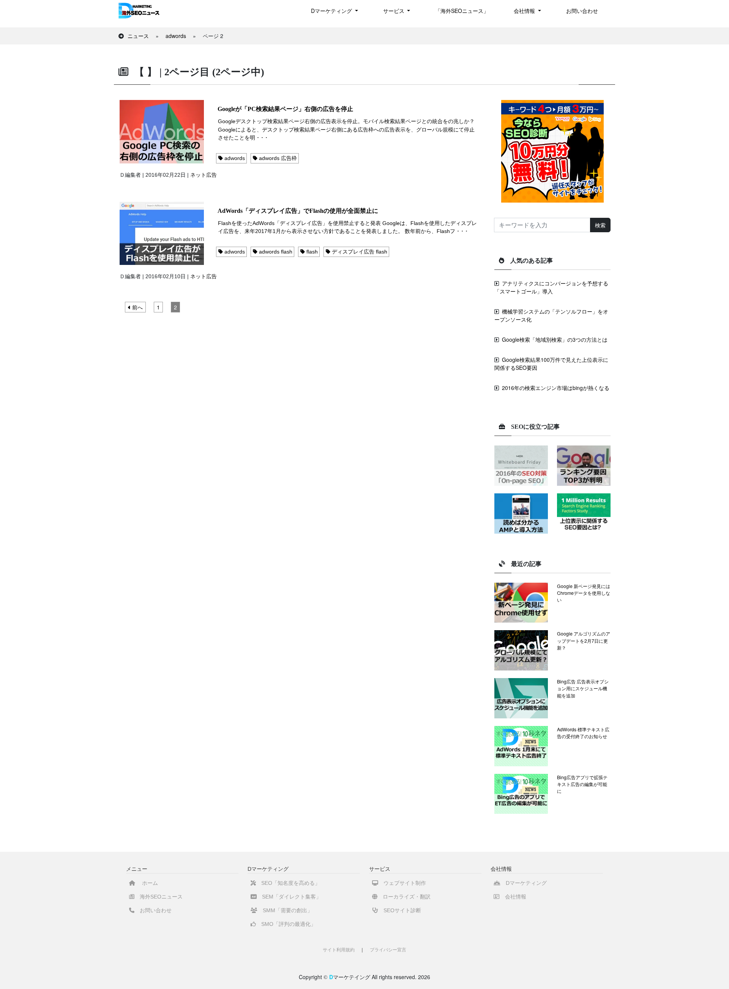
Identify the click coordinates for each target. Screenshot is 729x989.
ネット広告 (203, 175)
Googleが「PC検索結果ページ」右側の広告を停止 (285, 109)
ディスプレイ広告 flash (358, 252)
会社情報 (513, 897)
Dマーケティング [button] (332, 10)
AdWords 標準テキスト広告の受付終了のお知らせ (583, 732)
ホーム (146, 883)
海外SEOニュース (158, 897)
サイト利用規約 (339, 950)
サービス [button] (394, 10)
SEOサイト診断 (399, 910)
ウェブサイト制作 (402, 883)
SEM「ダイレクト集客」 (289, 897)
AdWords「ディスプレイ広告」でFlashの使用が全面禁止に (298, 211)
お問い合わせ (582, 10)
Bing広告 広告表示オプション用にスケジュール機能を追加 (583, 688)
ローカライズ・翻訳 (404, 897)
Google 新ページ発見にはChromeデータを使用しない (583, 593)
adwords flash (274, 252)
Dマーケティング (523, 883)
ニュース (138, 36)
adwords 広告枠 (277, 158)
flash (311, 252)
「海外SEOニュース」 (462, 10)
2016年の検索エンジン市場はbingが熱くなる (555, 387)
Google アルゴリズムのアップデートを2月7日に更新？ (583, 640)
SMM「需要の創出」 (284, 910)
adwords (176, 36)
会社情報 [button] (525, 10)
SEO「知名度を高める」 (288, 883)
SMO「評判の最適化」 (286, 924)
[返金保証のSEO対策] (552, 150)
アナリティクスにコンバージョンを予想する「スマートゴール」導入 (551, 287)
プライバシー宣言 (388, 950)
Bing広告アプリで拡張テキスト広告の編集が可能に (582, 784)
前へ (137, 307)
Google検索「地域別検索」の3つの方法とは (555, 339)
